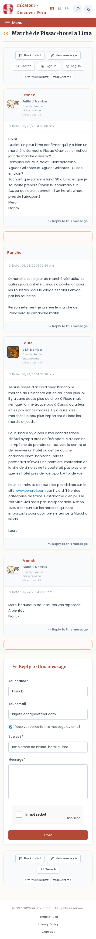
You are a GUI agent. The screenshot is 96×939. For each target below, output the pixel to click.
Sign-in (51, 66)
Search (26, 66)
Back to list (32, 55)
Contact (48, 931)
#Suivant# (60, 77)
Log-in (76, 66)
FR (67, 8)
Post (48, 835)
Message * (17, 759)
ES (59, 8)
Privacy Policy (48, 924)
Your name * (18, 681)
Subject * (15, 737)
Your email (17, 704)
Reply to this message (70, 221)
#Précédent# (38, 77)
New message (66, 55)
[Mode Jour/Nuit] (88, 9)
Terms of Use (48, 917)
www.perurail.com (30, 490)
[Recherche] (77, 9)
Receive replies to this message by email (47, 727)
